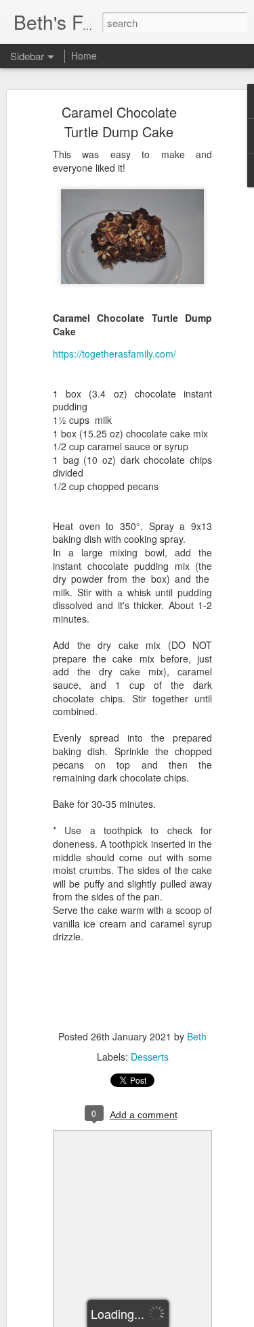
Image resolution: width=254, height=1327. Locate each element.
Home (84, 55)
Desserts (150, 1056)
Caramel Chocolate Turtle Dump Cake (119, 121)
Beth (197, 1036)
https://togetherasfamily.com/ (114, 353)
